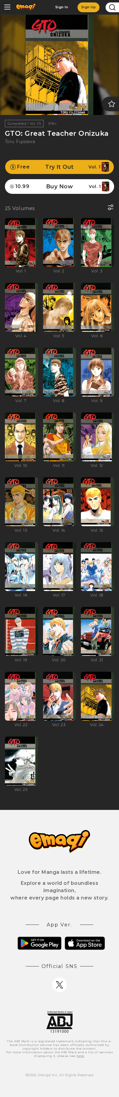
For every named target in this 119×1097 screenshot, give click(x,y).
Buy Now (58, 186)
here (80, 1056)
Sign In (61, 7)
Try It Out (58, 167)
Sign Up (88, 7)
